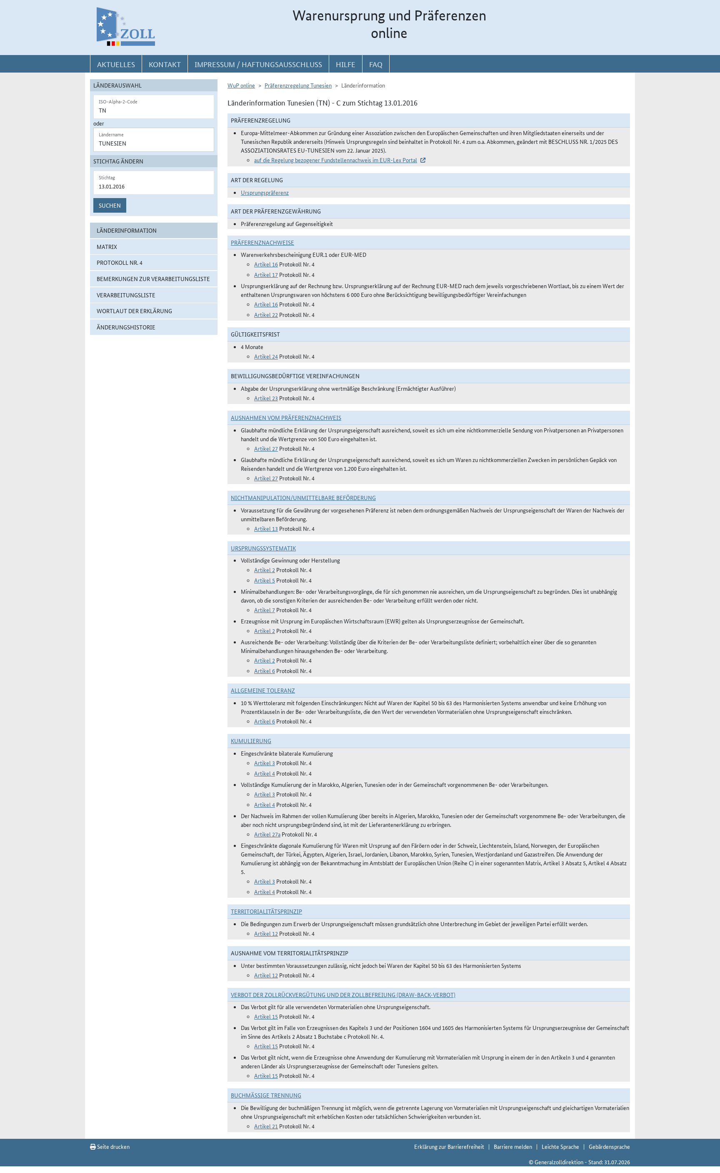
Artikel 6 (264, 670)
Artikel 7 (264, 609)
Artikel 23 (266, 398)
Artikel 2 (264, 569)
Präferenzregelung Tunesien (298, 85)
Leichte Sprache (560, 1146)
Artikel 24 (266, 356)
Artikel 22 (266, 314)
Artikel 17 (266, 274)
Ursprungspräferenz (265, 192)
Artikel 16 (266, 264)
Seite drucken (113, 1146)
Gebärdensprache (609, 1146)
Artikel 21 (266, 1126)
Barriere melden (513, 1146)
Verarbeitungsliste (126, 295)
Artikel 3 (264, 763)
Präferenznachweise (262, 242)
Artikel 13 (266, 528)
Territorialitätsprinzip (266, 911)
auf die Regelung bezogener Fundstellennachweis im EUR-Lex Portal (335, 160)
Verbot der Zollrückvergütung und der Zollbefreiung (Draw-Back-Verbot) (343, 994)
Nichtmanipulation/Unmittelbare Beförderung (303, 497)
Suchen (110, 205)
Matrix (107, 246)
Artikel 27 (266, 448)
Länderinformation (127, 230)
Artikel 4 (264, 773)
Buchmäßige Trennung (266, 1095)
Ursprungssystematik (263, 548)
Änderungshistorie (126, 327)
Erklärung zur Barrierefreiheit (449, 1146)
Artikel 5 (264, 580)
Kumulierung (251, 740)
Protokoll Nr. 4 (119, 262)
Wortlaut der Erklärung (134, 310)
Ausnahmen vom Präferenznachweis (286, 417)
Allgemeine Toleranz (263, 690)
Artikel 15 (266, 1016)
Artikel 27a (267, 834)
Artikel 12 (266, 933)
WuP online (241, 85)
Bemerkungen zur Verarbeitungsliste (153, 278)
